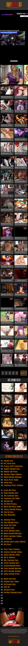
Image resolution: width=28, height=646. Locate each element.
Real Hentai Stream (13, 477)
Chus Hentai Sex (11, 563)
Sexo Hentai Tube (12, 555)
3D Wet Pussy (10, 504)
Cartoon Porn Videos (13, 485)
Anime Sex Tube (11, 581)
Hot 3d (7, 587)
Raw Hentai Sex (11, 493)
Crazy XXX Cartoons (13, 466)
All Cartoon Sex (11, 496)
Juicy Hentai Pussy (13, 509)
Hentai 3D (8, 501)
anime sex (8, 461)
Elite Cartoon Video (13, 536)
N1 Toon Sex (9, 463)
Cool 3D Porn (10, 490)
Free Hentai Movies (13, 568)
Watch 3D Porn (11, 471)
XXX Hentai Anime (12, 571)
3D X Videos (9, 557)
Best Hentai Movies (13, 533)
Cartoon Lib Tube (12, 498)
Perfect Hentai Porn (13, 592)
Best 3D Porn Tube (12, 506)
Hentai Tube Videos (13, 474)
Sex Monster (9, 515)
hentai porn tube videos (15, 541)
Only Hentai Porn (12, 574)
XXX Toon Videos (12, 549)
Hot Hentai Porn (11, 522)
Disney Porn (9, 520)
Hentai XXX (9, 528)
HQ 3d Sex (9, 512)
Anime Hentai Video (13, 552)
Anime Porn (9, 590)
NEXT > (23, 373)
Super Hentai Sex (12, 469)
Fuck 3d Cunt (10, 525)
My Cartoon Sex (11, 560)
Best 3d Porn (10, 579)
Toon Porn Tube (11, 480)
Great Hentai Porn (12, 566)
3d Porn (7, 544)
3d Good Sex (10, 584)
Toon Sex (8, 482)
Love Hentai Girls (12, 531)
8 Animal (8, 539)
